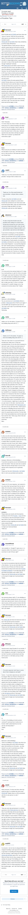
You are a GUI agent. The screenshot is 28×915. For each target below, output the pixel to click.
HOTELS (7, 107)
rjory (6, 593)
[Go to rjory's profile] (3, 593)
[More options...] (25, 30)
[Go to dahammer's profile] (3, 215)
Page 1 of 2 (14, 24)
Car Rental (7, 693)
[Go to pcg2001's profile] (3, 844)
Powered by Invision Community (14, 912)
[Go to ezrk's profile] (3, 714)
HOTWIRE (13, 34)
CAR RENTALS (12, 107)
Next (23, 24)
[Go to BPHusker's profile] (3, 644)
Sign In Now (14, 891)
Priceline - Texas (17, 516)
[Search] (22, 8)
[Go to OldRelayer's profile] (3, 330)
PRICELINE (4, 42)
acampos (7, 431)
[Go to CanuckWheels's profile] (3, 544)
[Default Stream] (17, 8)
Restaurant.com (22, 405)
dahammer (8, 215)
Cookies (20, 908)
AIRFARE (21, 107)
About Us (8, 908)
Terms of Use (11, 911)
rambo (7, 265)
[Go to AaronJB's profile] (3, 456)
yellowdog (8, 292)
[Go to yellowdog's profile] (3, 293)
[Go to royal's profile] (3, 187)
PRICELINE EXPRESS (7, 855)
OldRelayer (8, 330)
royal (6, 186)
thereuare (4, 16)
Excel (6, 117)
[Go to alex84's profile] (3, 785)
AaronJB (7, 455)
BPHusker (8, 644)
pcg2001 (7, 843)
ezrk (6, 713)
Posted (10, 31)
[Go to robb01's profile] (3, 171)
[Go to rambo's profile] (3, 265)
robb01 (7, 170)
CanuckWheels (9, 543)
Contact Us (14, 908)
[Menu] (26, 8)
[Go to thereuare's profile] (3, 30)
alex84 (7, 785)
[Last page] (26, 24)
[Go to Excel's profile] (3, 118)
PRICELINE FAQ (14, 810)
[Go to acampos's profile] (3, 432)
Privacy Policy (17, 911)
